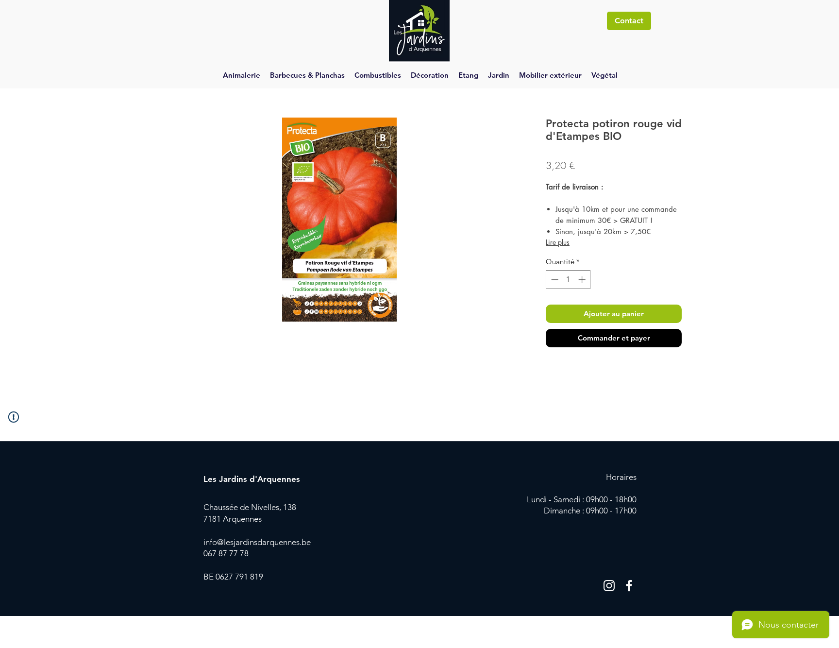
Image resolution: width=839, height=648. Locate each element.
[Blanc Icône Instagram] (609, 585)
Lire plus (558, 242)
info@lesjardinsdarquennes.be (257, 542)
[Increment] (582, 280)
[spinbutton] (568, 280)
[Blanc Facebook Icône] (629, 585)
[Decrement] (553, 280)
